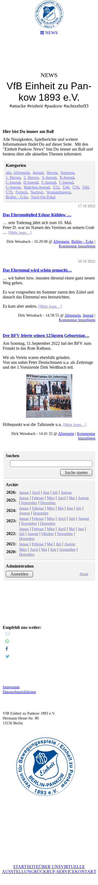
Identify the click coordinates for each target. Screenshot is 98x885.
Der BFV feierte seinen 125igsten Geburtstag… (46, 335)
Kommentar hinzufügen (77, 246)
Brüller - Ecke (17, 197)
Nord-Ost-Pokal (43, 197)
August (66, 492)
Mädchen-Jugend (37, 187)
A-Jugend (49, 177)
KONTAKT (85, 871)
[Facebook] (6, 649)
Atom (83, 574)
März (51, 498)
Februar (38, 498)
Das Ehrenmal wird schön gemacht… (37, 270)
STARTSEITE (26, 866)
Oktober (47, 533)
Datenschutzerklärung (19, 692)
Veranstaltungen (58, 192)
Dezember (48, 503)
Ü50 (75, 187)
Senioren (67, 172)
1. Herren (13, 177)
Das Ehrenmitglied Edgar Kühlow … (37, 214)
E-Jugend (48, 182)
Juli (55, 492)
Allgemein (21, 172)
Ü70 (9, 192)
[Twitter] (7, 656)
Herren (52, 172)
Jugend (38, 172)
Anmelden (19, 574)
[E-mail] (7, 633)
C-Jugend (13, 182)
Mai (72, 498)
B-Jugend (67, 177)
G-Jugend (13, 187)
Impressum (11, 687)
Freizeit (21, 192)
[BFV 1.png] (49, 396)
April (36, 492)
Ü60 (85, 187)
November (29, 523)
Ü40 (66, 187)
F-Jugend (66, 182)
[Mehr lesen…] (20, 232)
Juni (46, 492)
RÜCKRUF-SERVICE (54, 871)
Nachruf (36, 192)
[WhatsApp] (7, 641)
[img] (49, 83)
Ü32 (56, 187)
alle (8, 172)
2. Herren (31, 177)
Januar (24, 492)
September (29, 503)
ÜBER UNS (50, 866)
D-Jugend (30, 182)
